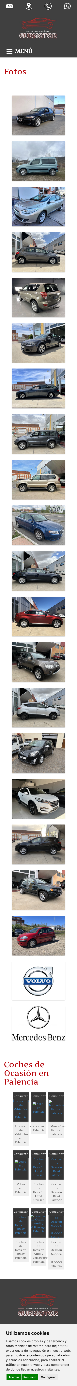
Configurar (48, 1377)
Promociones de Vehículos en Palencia (22, 1134)
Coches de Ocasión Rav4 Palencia (56, 1191)
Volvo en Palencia (20, 1188)
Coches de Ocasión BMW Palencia (20, 1249)
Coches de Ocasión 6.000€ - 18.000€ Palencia (56, 1253)
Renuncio (29, 1377)
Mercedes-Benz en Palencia (57, 1130)
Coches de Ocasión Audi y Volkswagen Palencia (40, 1251)
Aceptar (13, 1377)
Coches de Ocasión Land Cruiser (38, 1191)
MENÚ (24, 51)
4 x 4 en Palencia (38, 1128)
